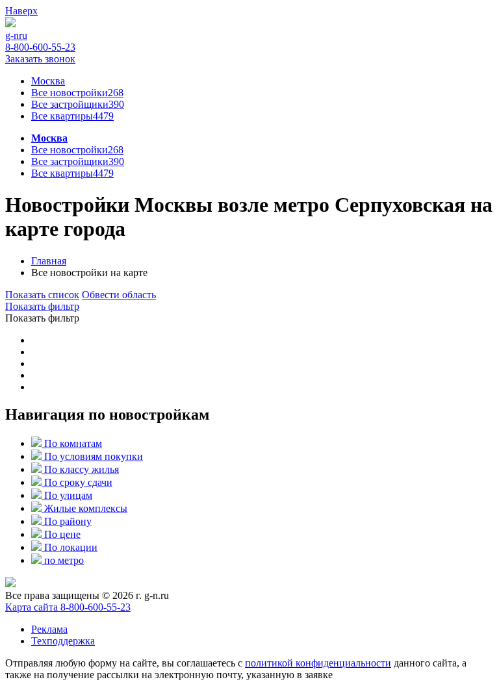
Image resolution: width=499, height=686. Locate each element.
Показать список (42, 294)
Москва (49, 138)
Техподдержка (63, 640)
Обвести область (119, 294)
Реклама (49, 629)
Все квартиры (72, 115)
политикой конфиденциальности (318, 662)
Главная (48, 260)
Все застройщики (77, 104)
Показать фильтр (42, 306)
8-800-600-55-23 (95, 607)
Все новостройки (77, 149)
